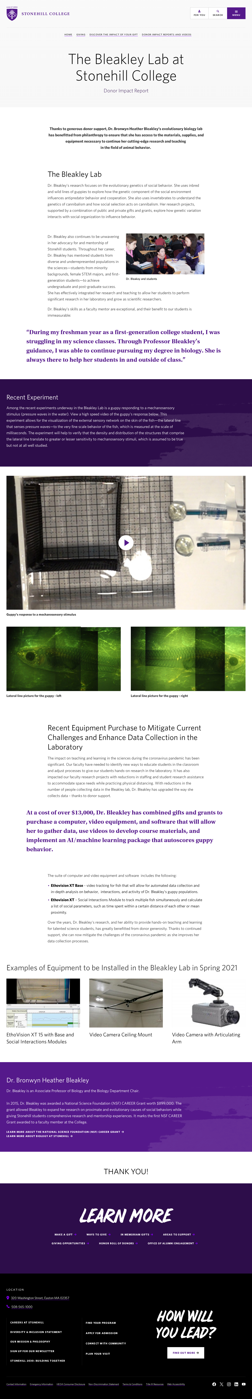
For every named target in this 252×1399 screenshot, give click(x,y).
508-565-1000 (21, 1307)
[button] (199, 13)
